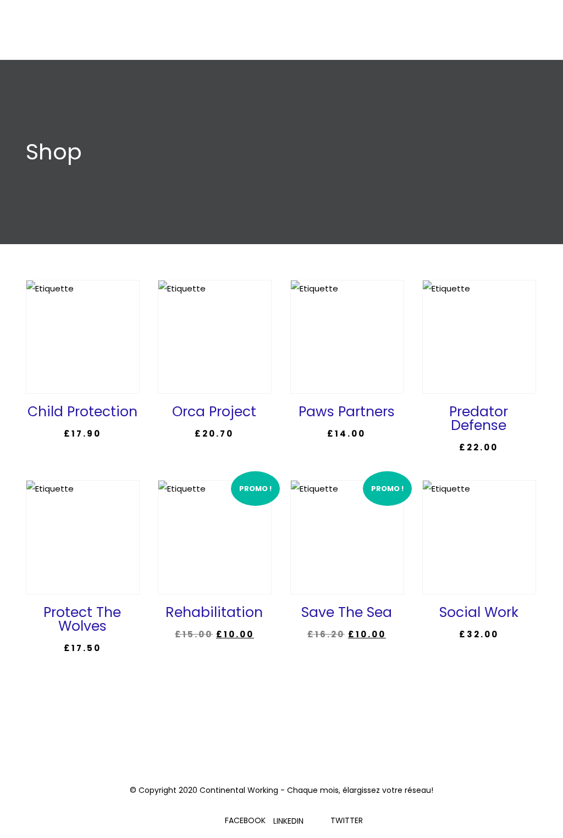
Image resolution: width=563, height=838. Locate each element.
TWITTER (346, 820)
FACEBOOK (245, 820)
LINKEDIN (288, 820)
